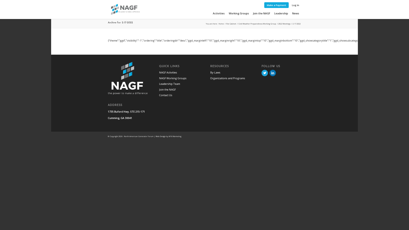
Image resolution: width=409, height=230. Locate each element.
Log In (295, 5)
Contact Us (165, 95)
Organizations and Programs (227, 78)
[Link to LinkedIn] (273, 73)
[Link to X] (265, 73)
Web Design (161, 136)
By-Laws (215, 72)
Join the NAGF (167, 89)
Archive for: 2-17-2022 (120, 22)
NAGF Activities (168, 72)
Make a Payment (276, 5)
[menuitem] (276, 5)
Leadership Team (169, 84)
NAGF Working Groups (172, 78)
